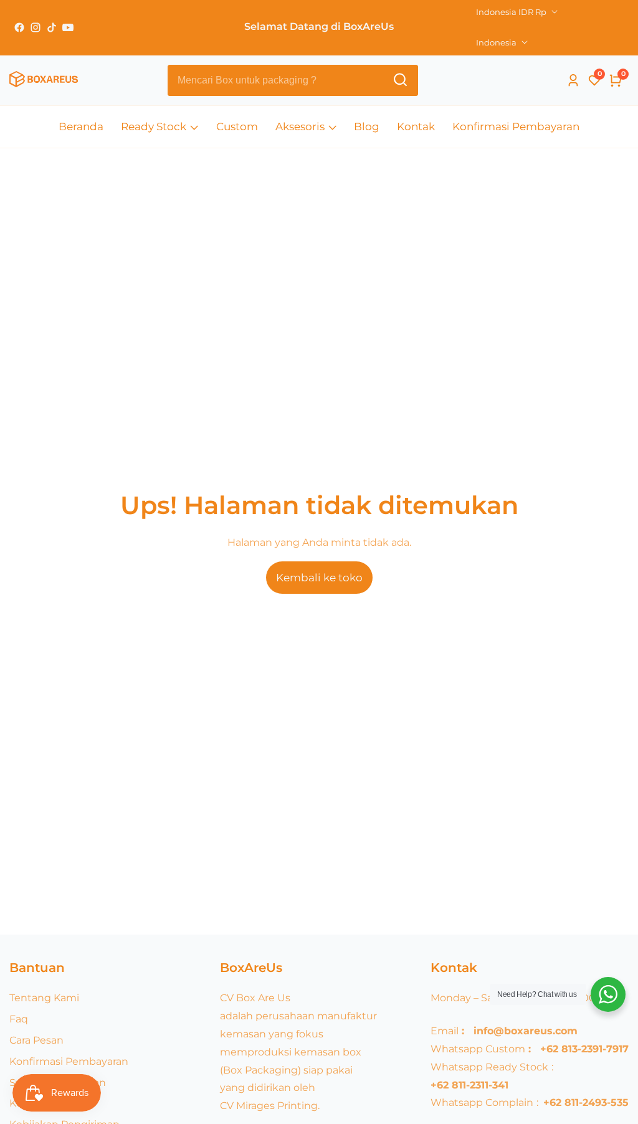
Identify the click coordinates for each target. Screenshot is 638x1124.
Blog (366, 126)
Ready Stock (153, 126)
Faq (18, 1019)
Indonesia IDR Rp (512, 12)
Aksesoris (300, 126)
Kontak (416, 126)
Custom (237, 126)
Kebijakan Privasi (51, 1103)
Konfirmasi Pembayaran (515, 126)
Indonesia (497, 42)
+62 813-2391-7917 (584, 1049)
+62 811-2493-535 (586, 1102)
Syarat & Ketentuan (57, 1082)
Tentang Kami (44, 998)
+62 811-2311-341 (469, 1085)
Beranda (81, 126)
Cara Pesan (36, 1040)
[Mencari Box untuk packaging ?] (400, 80)
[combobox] (293, 80)
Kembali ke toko (319, 577)
